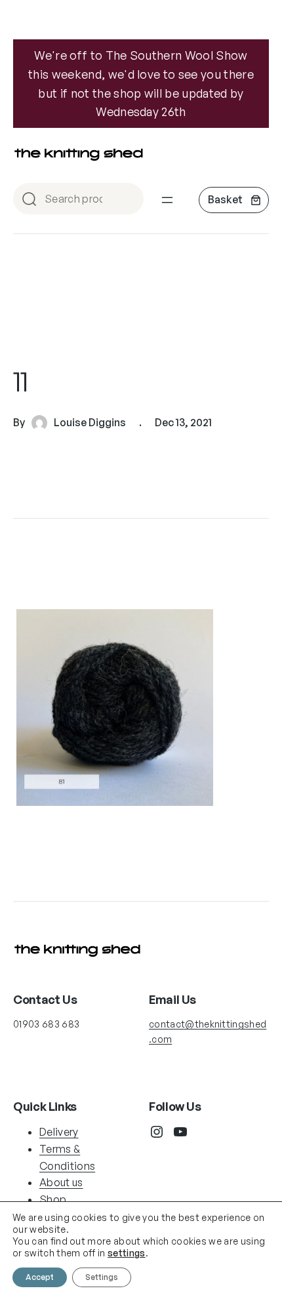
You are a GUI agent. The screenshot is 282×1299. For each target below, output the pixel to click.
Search (128, 199)
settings (127, 1252)
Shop (52, 1199)
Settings (101, 1277)
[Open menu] (167, 200)
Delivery (59, 1131)
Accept (40, 1277)
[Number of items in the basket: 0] (234, 200)
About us (61, 1182)
